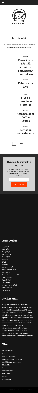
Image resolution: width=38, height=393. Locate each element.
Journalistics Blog (9, 356)
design (22, 307)
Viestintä (5, 288)
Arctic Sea (13, 304)
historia (5, 254)
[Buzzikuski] (19, 16)
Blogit (4, 249)
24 (21, 143)
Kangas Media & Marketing (12, 359)
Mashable (6, 365)
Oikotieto (6, 368)
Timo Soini (19, 330)
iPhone (5, 265)
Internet (5, 259)
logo (17, 320)
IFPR (4, 353)
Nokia (30, 322)
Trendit (5, 280)
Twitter (5, 282)
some (21, 325)
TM (26, 330)
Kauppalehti (16, 317)
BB (19, 304)
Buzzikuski (14, 307)
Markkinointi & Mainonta (11, 362)
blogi (28, 304)
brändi (5, 307)
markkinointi (7, 270)
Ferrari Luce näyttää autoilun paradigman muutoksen (25, 67)
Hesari (28, 310)
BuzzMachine (7, 350)
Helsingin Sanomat (17, 310)
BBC (23, 304)
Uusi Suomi (23, 333)
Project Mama (7, 371)
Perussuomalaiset (10, 325)
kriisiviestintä (27, 317)
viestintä (18, 335)
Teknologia (6, 277)
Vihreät (26, 335)
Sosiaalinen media (9, 275)
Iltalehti (17, 312)
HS (12, 312)
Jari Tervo (18, 315)
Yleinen (5, 290)
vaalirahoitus (8, 335)
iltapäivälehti (27, 312)
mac (21, 320)
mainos (6, 322)
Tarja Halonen (8, 330)
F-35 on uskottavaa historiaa (26, 101)
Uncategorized (8, 285)
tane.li (4, 377)
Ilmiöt (4, 257)
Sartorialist (6, 374)
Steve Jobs (23, 328)
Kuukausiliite (8, 320)
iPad (4, 262)
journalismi (28, 315)
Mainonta (6, 267)
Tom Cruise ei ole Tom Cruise (25, 117)
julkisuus (6, 317)
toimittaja (7, 333)
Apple (4, 247)
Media (4, 272)
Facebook (29, 307)
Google (5, 252)
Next (24, 143)
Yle (31, 335)
